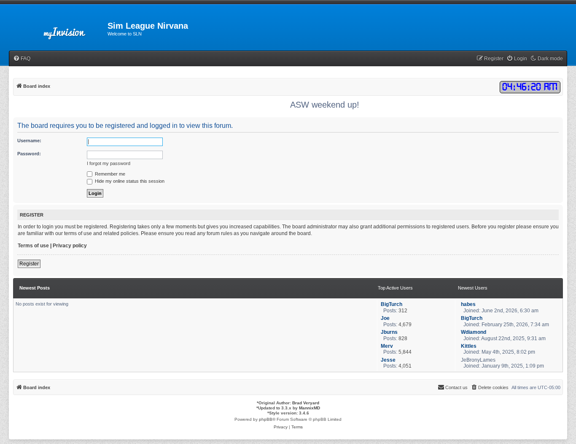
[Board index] (71, 28)
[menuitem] (21, 59)
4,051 (405, 366)
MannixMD (309, 408)
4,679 (405, 325)
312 (402, 311)
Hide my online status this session (129, 181)
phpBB (265, 419)
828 (402, 338)
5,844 (405, 352)
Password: (29, 153)
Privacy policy (70, 246)
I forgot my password (108, 163)
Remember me (109, 173)
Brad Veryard (305, 403)
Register (29, 264)
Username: (29, 140)
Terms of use (33, 246)
